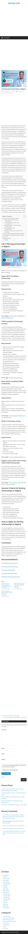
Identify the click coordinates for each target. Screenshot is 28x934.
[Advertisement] (14, 20)
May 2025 (5, 887)
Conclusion (5, 236)
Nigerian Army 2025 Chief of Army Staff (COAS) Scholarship (14, 231)
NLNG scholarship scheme (10, 228)
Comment (4, 729)
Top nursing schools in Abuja (8, 570)
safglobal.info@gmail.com (7, 317)
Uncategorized (6, 924)
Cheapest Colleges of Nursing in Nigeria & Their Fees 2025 (6, 592)
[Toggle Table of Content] (23, 216)
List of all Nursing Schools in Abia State (15, 828)
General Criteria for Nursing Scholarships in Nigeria (14, 233)
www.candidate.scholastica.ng (18, 457)
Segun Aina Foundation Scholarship (11, 219)
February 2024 (6, 907)
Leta (14, 91)
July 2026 (5, 877)
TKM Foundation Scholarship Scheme (12, 222)
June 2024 (5, 900)
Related (6, 239)
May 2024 (5, 902)
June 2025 (5, 885)
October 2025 (6, 882)
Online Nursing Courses (8, 919)
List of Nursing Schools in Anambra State (15, 825)
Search (2, 777)
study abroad (6, 923)
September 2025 (6, 883)
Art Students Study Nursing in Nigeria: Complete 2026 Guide (6, 585)
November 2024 (6, 895)
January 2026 (6, 880)
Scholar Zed (14, 3)
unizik (4, 926)
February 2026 (6, 878)
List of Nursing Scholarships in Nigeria (11, 218)
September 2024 (6, 899)
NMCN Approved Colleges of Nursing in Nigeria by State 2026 (19, 585)
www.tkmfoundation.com (17, 377)
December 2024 (6, 894)
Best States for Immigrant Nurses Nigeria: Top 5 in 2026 (13, 804)
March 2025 (5, 889)
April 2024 (5, 904)
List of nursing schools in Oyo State (9, 566)
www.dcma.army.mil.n (16, 482)
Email (3, 753)
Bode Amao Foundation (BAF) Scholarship (13, 225)
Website (3, 759)
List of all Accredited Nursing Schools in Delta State (14, 717)
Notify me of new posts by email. (10, 770)
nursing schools (8, 92)
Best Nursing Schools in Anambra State (10, 576)
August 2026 (6, 875)
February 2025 (6, 890)
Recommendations (7, 238)
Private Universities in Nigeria (9, 921)
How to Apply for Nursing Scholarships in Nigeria (13, 235)
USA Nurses (5, 928)
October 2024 (6, 897)
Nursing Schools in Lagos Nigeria (9, 573)
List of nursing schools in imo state (9, 563)
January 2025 (6, 892)
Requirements (9, 221)
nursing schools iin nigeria (9, 918)
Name (3, 748)
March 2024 (5, 906)
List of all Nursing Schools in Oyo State (10, 715)
